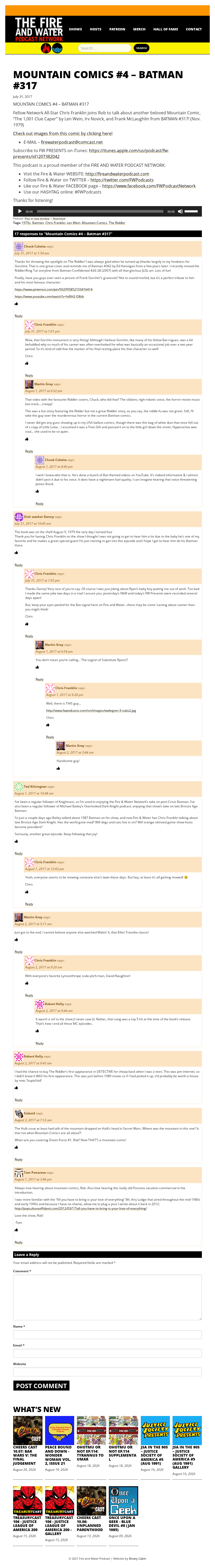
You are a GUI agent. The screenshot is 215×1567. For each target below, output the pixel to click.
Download (59, 218)
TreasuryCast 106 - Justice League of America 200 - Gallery (59, 1525)
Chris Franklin (55, 223)
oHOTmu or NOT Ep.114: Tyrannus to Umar (90, 1453)
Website (19, 1364)
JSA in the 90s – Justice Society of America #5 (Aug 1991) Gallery (186, 1457)
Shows (75, 29)
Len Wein (73, 223)
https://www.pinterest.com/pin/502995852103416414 (54, 289)
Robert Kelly (54, 1004)
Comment (22, 1271)
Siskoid (29, 1113)
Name (19, 1326)
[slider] (192, 211)
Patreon (117, 29)
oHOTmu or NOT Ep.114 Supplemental (122, 1453)
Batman (38, 223)
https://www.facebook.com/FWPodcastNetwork (149, 186)
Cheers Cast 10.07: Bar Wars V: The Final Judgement (25, 1455)
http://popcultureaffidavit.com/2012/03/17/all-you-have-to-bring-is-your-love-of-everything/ (81, 1208)
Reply (19, 316)
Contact (194, 29)
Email (19, 1345)
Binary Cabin (137, 1558)
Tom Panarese (35, 1173)
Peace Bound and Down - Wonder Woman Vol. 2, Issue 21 (58, 1455)
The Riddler (117, 223)
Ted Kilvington (35, 786)
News (56, 29)
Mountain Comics (94, 223)
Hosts (95, 29)
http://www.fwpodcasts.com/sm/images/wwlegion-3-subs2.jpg (91, 710)
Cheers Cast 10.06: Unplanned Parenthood (90, 1523)
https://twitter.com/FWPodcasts (122, 180)
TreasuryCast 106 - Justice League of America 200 (27, 1523)
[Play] (20, 211)
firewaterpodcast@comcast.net (72, 142)
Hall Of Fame (165, 29)
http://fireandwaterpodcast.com (117, 174)
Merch (139, 29)
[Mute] (180, 211)
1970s (26, 223)
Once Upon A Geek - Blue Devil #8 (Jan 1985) (122, 1523)
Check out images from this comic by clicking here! (62, 133)
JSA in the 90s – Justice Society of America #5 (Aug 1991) (154, 1455)
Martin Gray (43, 384)
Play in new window (37, 218)
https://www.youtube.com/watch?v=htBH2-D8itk (49, 296)
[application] (107, 211)
